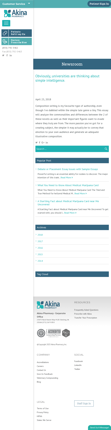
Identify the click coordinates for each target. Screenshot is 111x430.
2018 (40, 234)
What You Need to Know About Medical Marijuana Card (68, 185)
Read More (66, 177)
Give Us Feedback (44, 374)
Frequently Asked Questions (86, 310)
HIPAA (39, 416)
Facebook (78, 361)
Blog (39, 382)
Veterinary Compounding (47, 378)
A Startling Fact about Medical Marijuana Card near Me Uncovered (68, 202)
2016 (40, 247)
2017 (40, 241)
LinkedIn (78, 365)
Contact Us (41, 370)
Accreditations (43, 362)
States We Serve (44, 420)
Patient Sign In (99, 3)
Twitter (77, 369)
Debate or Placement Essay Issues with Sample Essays (68, 169)
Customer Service (13, 3)
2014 (40, 260)
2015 (40, 254)
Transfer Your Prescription (85, 317)
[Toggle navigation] (6, 23)
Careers (40, 366)
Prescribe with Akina (83, 313)
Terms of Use (43, 408)
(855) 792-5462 (10, 47)
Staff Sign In (84, 403)
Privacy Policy (43, 412)
